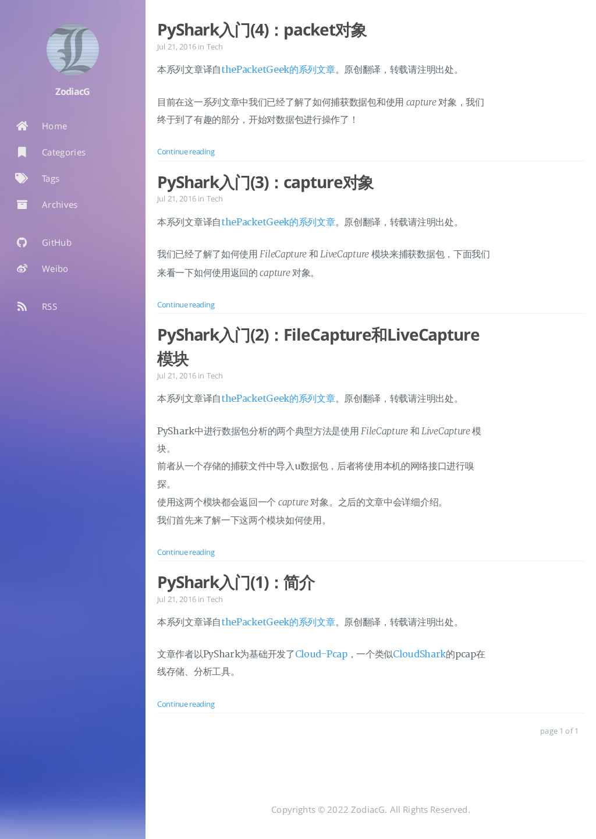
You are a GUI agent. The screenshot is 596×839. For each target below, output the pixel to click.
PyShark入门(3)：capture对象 (265, 182)
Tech (215, 46)
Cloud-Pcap (321, 654)
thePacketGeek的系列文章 (278, 70)
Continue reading (185, 151)
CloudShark (419, 654)
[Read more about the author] (73, 49)
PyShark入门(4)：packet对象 (261, 29)
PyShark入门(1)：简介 (236, 582)
